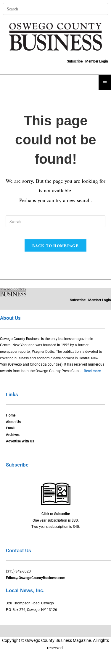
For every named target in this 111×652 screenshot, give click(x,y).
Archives (13, 435)
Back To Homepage (55, 245)
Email (10, 428)
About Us (13, 422)
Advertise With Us (20, 441)
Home (10, 415)
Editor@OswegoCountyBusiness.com (35, 578)
